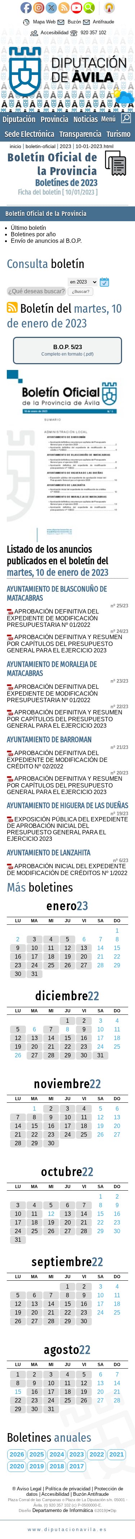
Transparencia (80, 134)
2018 (57, 1466)
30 (18, 974)
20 (84, 957)
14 (51, 1038)
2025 (37, 1454)
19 (67, 957)
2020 (17, 1466)
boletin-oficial (40, 146)
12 (67, 948)
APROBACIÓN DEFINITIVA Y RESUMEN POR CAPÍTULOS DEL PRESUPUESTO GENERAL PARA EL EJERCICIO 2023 (64, 643)
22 (67, 1047)
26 (67, 965)
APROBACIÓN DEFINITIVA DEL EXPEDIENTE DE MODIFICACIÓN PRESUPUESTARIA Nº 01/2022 (53, 618)
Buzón (73, 21)
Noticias (85, 119)
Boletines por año (33, 234)
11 (51, 948)
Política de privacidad (67, 1488)
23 (18, 965)
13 (84, 948)
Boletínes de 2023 (66, 182)
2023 (65, 146)
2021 (116, 1454)
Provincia (54, 119)
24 (34, 965)
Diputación (19, 119)
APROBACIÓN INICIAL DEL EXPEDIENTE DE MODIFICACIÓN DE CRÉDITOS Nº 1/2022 (67, 869)
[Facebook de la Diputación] (26, 8)
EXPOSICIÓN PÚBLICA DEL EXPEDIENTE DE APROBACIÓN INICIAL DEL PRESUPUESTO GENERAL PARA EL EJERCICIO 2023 (67, 829)
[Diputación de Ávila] (67, 102)
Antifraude (103, 21)
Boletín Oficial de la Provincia (53, 164)
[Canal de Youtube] (76, 8)
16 (18, 957)
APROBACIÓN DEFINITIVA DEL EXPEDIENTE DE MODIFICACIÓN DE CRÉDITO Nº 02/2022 (57, 760)
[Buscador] (89, 8)
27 (84, 965)
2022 (97, 1454)
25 (51, 965)
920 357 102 (92, 32)
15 (67, 1038)
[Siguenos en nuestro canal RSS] (64, 8)
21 (51, 1047)
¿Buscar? (80, 291)
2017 (76, 1466)
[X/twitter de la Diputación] (51, 8)
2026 (17, 1454)
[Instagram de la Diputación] (38, 8)
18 (51, 957)
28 (51, 1055)
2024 (57, 1454)
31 (34, 974)
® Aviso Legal (27, 1488)
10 (34, 948)
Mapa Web (43, 21)
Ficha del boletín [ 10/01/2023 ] (58, 192)
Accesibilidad (54, 32)
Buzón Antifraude (91, 1494)
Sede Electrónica (29, 134)
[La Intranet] (109, 8)
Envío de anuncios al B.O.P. (46, 241)
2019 (37, 1466)
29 (67, 1055)
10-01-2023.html (94, 146)
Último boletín (28, 228)
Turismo (119, 134)
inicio (15, 146)
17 (34, 957)
